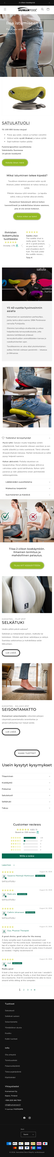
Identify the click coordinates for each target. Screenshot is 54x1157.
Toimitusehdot (11, 1060)
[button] (5, 9)
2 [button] (23, 990)
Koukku (8, 1033)
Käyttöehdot (10, 1077)
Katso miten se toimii (27, 216)
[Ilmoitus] (49, 3)
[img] (10, 242)
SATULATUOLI (16, 123)
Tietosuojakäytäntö (13, 1072)
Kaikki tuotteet (11, 1039)
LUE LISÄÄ (11, 653)
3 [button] (28, 990)
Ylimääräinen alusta (13, 1027)
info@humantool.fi (12, 1105)
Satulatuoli (9, 1010)
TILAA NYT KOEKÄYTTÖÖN (27, 565)
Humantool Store (22, 1152)
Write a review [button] (27, 856)
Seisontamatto (11, 1022)
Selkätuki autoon (12, 1016)
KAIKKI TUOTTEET (27, 753)
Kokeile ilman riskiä (15, 162)
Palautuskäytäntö (12, 1066)
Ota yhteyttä (10, 1055)
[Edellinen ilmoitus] (4, 3)
